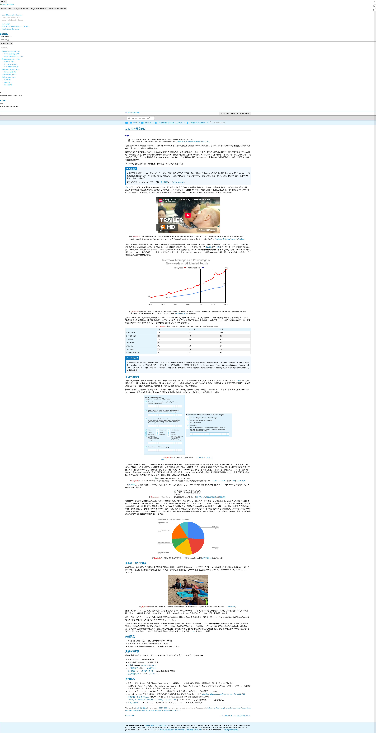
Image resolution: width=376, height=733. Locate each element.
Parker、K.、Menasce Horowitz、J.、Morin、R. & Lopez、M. (152, 700)
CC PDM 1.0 (201, 457)
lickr (233, 481)
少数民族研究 (133, 668)
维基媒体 (222, 497)
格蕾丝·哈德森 (211, 497)
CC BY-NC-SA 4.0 (148, 665)
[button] (7, 82)
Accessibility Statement (192, 730)
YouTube (241, 239)
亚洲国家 (164, 182)
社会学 (130, 665)
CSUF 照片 (241, 481)
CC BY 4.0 (151, 668)
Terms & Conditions (177, 730)
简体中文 (147, 123)
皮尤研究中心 (181, 313)
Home (135, 123)
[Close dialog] (1, 103)
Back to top (129, 715)
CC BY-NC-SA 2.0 (218, 481)
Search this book (6, 36)
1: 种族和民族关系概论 (197, 123)
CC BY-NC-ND (178, 182)
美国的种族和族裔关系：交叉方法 (170, 123)
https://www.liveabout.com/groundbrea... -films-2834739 (223, 694)
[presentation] (136, 236)
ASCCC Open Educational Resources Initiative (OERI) (193, 141)
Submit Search (6, 43)
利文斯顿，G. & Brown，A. (138, 697)
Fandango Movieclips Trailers (225, 239)
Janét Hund (231, 606)
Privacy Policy (164, 730)
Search (129, 118)
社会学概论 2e (133, 674)
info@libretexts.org (231, 730)
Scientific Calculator (11, 67)
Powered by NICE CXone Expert (156, 725)
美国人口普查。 (134, 703)
